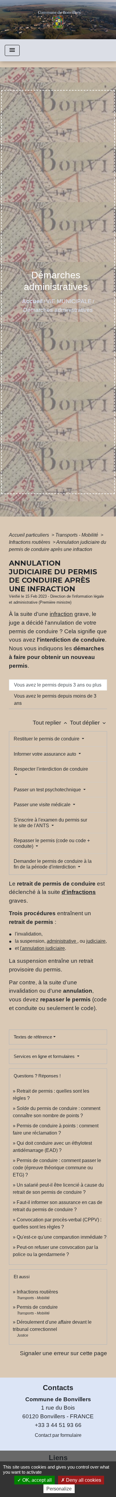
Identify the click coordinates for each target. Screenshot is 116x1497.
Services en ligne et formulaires (45, 1056)
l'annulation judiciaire (42, 948)
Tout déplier (88, 722)
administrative (62, 941)
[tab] (58, 685)
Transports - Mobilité (77, 535)
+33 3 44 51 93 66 (58, 1425)
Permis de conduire (37, 1307)
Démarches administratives (58, 310)
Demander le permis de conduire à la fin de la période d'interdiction (53, 864)
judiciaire (96, 941)
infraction (61, 614)
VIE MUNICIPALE (69, 301)
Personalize (59, 1488)
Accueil (32, 301)
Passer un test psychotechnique (48, 789)
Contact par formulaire (58, 1435)
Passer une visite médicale (43, 804)
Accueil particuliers (29, 535)
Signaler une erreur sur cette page (63, 1353)
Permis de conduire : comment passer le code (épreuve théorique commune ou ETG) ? (57, 1167)
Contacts (58, 1388)
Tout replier (50, 722)
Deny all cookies (83, 1480)
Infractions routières (30, 542)
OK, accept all (36, 1480)
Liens (58, 1458)
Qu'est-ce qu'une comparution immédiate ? (61, 1237)
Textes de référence (33, 1036)
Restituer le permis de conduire (47, 738)
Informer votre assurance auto (45, 754)
